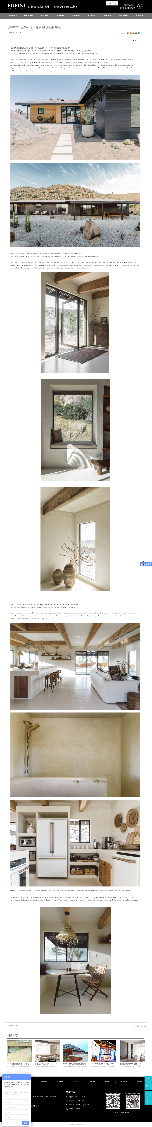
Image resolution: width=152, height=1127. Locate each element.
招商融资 (107, 15)
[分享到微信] (136, 33)
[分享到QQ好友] (134, 33)
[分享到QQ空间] (128, 33)
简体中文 (110, 3)
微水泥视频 (123, 15)
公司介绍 (91, 15)
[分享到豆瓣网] (139, 33)
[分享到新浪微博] (131, 33)
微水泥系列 (28, 15)
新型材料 (44, 15)
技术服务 (60, 15)
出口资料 (76, 15)
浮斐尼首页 (12, 15)
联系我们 (139, 15)
